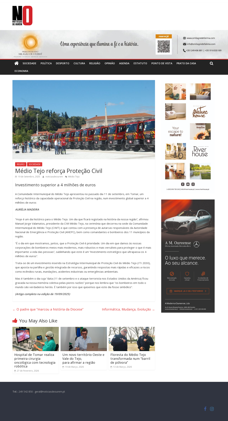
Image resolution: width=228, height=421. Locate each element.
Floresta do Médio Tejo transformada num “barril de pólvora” (130, 358)
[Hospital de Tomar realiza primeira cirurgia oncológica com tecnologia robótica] (35, 329)
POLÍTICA (46, 63)
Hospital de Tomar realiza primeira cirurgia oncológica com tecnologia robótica (34, 360)
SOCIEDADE (29, 63)
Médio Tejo (74, 176)
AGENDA (124, 63)
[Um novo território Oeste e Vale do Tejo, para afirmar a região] (84, 329)
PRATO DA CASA (186, 63)
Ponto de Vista (161, 63)
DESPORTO (62, 63)
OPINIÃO (110, 63)
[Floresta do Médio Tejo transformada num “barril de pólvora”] (132, 329)
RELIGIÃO (94, 63)
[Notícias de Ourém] (16, 63)
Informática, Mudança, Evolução (128, 309)
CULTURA (79, 63)
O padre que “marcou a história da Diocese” (47, 309)
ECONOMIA (21, 71)
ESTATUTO (140, 63)
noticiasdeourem (54, 176)
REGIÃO (21, 164)
